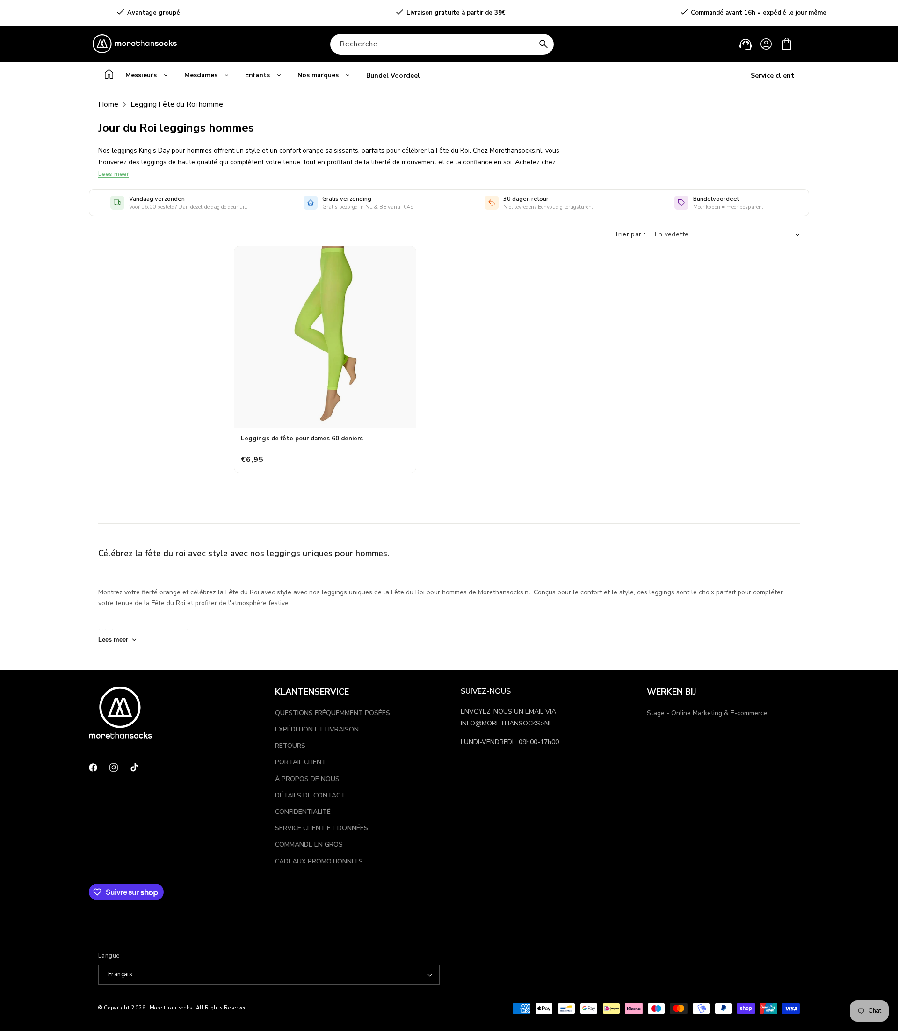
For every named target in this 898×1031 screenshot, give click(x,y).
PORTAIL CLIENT (300, 762)
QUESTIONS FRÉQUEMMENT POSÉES (332, 713)
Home (108, 104)
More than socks (171, 1007)
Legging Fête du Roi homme (176, 104)
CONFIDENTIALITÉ (303, 811)
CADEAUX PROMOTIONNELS (319, 861)
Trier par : (629, 234)
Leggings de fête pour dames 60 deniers (302, 438)
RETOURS (290, 745)
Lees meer (113, 173)
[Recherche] (543, 44)
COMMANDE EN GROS (309, 844)
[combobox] (442, 44)
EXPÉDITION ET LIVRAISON (317, 729)
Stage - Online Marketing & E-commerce (707, 713)
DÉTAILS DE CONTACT (310, 795)
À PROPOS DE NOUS (307, 779)
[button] (786, 44)
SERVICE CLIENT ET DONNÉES (321, 828)
